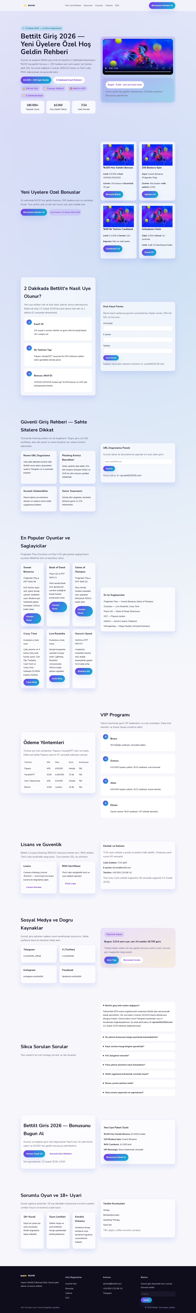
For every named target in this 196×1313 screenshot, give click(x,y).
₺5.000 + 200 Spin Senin (36, 80)
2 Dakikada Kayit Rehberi (69, 80)
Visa (26, 781)
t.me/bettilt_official (32, 955)
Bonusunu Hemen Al (162, 5)
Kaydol (146, 1300)
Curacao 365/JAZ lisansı (63, 68)
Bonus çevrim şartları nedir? (119, 1083)
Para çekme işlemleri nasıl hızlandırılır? (125, 1064)
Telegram (107, 1293)
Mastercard (35, 781)
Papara (44, 754)
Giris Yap (111, 960)
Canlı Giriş (31, 682)
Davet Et (149, 252)
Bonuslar (88, 5)
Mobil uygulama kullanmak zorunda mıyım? (127, 1074)
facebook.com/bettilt (71, 976)
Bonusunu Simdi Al (116, 1157)
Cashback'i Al (113, 248)
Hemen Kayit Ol (34, 1153)
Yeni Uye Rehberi (73, 5)
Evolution (27, 640)
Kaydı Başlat (111, 358)
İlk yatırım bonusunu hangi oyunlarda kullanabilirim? (131, 1037)
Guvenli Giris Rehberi (61, 1153)
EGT (106, 616)
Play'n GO (53, 573)
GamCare (107, 1224)
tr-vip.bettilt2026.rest (152, 363)
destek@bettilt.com (121, 867)
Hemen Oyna (30, 618)
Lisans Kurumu (33, 887)
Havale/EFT (29, 774)
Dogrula (109, 469)
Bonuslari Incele (131, 960)
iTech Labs (85, 68)
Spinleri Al (150, 194)
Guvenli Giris (71, 1283)
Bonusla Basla (113, 194)
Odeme (109, 5)
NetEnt (78, 640)
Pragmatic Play (30, 578)
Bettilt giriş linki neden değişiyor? (122, 1005)
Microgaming (109, 626)
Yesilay (106, 1210)
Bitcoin (27, 787)
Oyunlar (99, 5)
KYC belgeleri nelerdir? (117, 1055)
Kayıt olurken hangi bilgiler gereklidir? (124, 1046)
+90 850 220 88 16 (122, 872)
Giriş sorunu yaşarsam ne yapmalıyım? (124, 1092)
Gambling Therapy (111, 1219)
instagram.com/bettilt (33, 976)
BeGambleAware (111, 1215)
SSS (117, 5)
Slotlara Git (84, 671)
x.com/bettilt (68, 955)
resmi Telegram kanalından (143, 1018)
